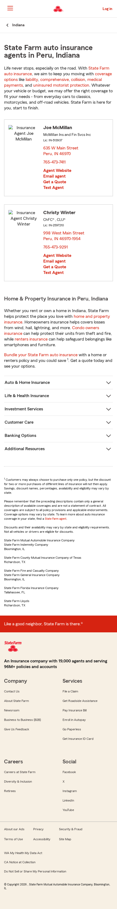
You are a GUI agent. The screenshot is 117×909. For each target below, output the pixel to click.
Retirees (10, 791)
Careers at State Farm (19, 772)
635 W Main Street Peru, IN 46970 (60, 151)
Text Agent (53, 187)
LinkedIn (68, 800)
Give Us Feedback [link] (16, 729)
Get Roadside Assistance (80, 700)
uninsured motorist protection (61, 85)
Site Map (65, 839)
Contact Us (12, 691)
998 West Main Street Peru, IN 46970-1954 (63, 236)
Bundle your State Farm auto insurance (41, 355)
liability (32, 79)
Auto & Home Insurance (27, 382)
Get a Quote (54, 182)
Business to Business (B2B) (22, 719)
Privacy (38, 829)
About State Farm (16, 700)
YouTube (68, 810)
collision (78, 79)
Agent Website (57, 170)
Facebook (69, 772)
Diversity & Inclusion (18, 781)
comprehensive (54, 79)
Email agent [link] (54, 176)
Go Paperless (72, 729)
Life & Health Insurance (27, 396)
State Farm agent (55, 518)
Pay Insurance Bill (75, 710)
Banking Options (20, 435)
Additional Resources (25, 449)
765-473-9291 (55, 247)
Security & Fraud (70, 829)
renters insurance (31, 339)
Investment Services (24, 409)
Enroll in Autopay (74, 719)
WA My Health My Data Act (23, 853)
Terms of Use (13, 839)
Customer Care (19, 422)
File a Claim (70, 691)
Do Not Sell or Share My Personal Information (35, 871)
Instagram (70, 791)
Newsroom (11, 710)
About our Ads (14, 829)
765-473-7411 (54, 162)
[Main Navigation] (10, 8)
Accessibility (41, 839)
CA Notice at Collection (19, 862)
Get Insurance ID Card (78, 738)
